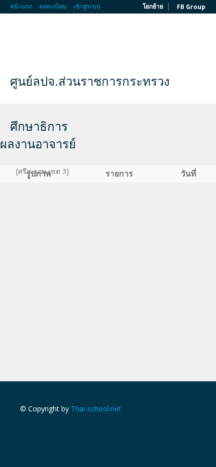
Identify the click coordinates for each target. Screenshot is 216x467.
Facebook (23, 430)
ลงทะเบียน (52, 6)
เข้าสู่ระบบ (86, 6)
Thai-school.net (96, 408)
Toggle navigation (19, 37)
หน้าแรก (21, 6)
